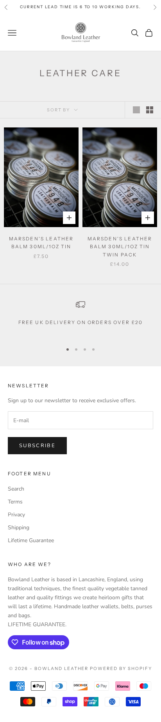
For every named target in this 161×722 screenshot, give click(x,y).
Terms (15, 501)
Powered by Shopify (121, 668)
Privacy (16, 514)
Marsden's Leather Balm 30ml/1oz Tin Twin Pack (120, 247)
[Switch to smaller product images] (149, 110)
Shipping (18, 527)
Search (16, 489)
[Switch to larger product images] (136, 110)
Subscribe (37, 445)
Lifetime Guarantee (31, 540)
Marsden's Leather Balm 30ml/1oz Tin (41, 242)
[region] (80, 317)
